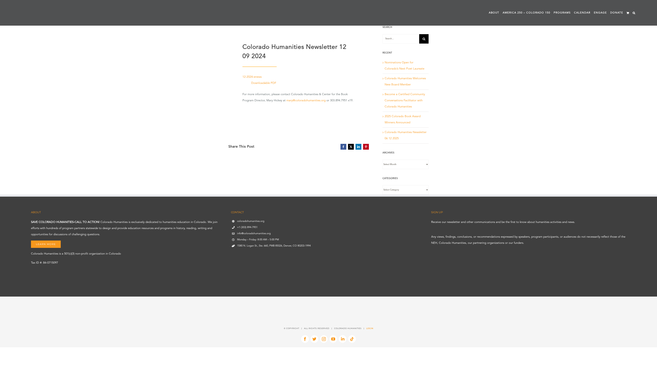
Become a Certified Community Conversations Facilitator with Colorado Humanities (405, 100)
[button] (634, 13)
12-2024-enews (252, 77)
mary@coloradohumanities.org (306, 100)
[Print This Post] (328, 303)
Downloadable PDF (263, 83)
